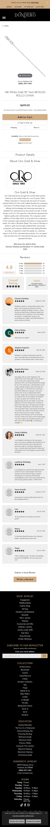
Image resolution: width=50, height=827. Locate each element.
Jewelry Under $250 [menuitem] (25, 630)
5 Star (21, 263)
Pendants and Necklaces (21, 246)
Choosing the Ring (25, 734)
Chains (6, 26)
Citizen (25, 679)
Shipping (14, 127)
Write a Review (25, 579)
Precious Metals (25, 743)
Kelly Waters (25, 694)
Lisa (16, 509)
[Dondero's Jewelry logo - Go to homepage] (25, 14)
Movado (25, 703)
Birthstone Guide (25, 737)
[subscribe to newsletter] (44, 656)
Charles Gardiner (22, 298)
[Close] (47, 2)
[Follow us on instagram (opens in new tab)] (28, 805)
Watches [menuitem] (25, 621)
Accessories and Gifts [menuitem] (25, 624)
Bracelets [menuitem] (25, 615)
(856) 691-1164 (25, 83)
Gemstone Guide (25, 740)
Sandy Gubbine (21, 432)
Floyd (17, 548)
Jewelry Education (25, 725)
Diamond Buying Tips (25, 731)
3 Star (21, 268)
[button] (9, 7)
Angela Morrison (21, 369)
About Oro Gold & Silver (25, 161)
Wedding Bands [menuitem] (25, 603)
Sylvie (25, 712)
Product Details (25, 155)
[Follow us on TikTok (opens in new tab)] (21, 805)
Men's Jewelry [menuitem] (25, 618)
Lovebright (25, 700)
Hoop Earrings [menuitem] (25, 636)
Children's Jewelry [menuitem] (25, 627)
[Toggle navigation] (4, 16)
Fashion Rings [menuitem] (25, 606)
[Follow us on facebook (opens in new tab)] (25, 805)
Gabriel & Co (25, 691)
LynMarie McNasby (23, 462)
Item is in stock (25, 140)
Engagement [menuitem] (25, 600)
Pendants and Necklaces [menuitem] (25, 612)
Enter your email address (25, 652)
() (44, 263)
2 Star (21, 271)
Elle (25, 685)
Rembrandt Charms (25, 706)
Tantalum (25, 715)
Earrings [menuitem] (25, 609)
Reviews (25, 257)
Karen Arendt (20, 489)
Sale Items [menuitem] (25, 633)
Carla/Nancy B (25, 676)
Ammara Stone (25, 667)
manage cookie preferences (23, 816)
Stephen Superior (22, 347)
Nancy (17, 528)
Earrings (9, 246)
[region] (25, 56)
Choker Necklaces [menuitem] (25, 639)
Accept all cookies (33, 821)
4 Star (21, 266)
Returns (36, 127)
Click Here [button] (35, 2)
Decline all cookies (17, 821)
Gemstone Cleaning (25, 752)
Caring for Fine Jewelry (25, 746)
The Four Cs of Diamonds (25, 728)
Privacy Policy (34, 813)
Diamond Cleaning (25, 749)
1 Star (21, 273)
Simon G (25, 709)
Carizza (25, 673)
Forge (25, 688)
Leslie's (25, 697)
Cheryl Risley (20, 330)
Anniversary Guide (25, 755)
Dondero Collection (25, 682)
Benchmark (25, 670)
